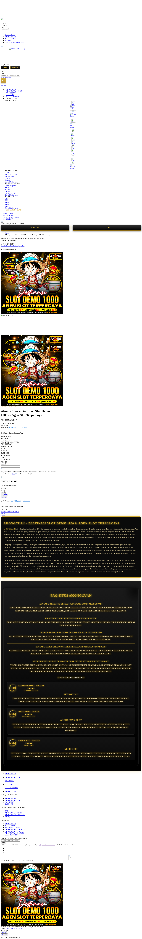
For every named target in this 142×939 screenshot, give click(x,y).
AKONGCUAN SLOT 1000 (15, 833)
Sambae (7, 191)
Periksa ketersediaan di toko (10, 512)
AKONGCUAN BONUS (13, 813)
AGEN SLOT (8, 219)
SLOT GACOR (10, 38)
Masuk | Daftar (10, 35)
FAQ (6, 811)
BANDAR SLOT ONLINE (14, 42)
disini (13, 474)
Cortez (7, 172)
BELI (3, 493)
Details (3, 515)
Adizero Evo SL (10, 193)
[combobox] (10, 75)
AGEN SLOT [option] (5, 451)
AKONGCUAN (10, 37)
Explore (3, 86)
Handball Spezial (10, 186)
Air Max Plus (9, 176)
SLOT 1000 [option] (5, 453)
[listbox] (28, 454)
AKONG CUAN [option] (4, 463)
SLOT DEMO (10, 825)
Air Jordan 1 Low (11, 174)
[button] (5, 339)
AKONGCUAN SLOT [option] (6, 447)
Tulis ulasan (24, 427)
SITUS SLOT (9, 40)
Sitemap (7, 817)
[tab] (71, 86)
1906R (7, 204)
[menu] (71, 149)
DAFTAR (35, 227)
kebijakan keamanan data (47, 845)
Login (5, 67)
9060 (6, 206)
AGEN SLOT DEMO (12, 827)
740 (6, 200)
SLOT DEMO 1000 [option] (5, 456)
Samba (7, 187)
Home (7, 233)
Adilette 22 (8, 189)
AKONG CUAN (11, 791)
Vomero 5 (8, 180)
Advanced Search (6, 77)
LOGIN (106, 227)
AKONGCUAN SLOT (11, 217)
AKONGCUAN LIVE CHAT (15, 815)
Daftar (15, 67)
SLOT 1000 (9, 784)
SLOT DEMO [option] (5, 460)
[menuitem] (11, 89)
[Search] (3, 80)
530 (6, 199)
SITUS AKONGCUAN (14, 928)
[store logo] (18, 65)
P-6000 (7, 178)
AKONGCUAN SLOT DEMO (15, 829)
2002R (7, 202)
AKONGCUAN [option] (6, 444)
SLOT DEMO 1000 (11, 788)
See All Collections (11, 182)
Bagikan (3, 513)
